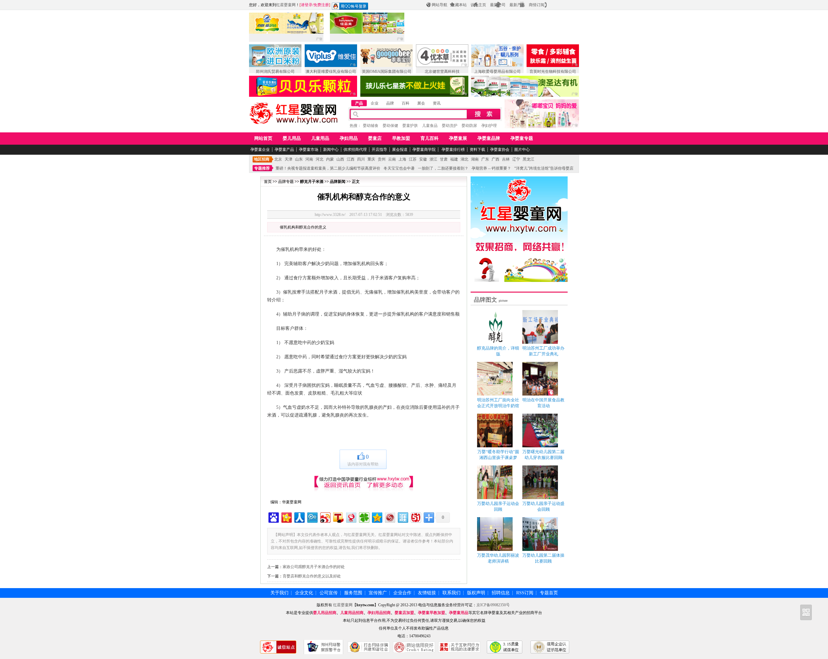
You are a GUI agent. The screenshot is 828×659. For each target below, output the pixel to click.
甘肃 (444, 159)
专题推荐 (262, 168)
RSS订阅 (524, 592)
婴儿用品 (292, 138)
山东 (299, 159)
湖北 (464, 159)
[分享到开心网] (286, 517)
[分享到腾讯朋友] (364, 517)
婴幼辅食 (370, 125)
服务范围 (353, 592)
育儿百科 (429, 138)
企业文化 (304, 592)
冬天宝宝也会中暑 (399, 168)
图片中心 (522, 149)
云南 (392, 159)
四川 (361, 159)
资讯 (437, 103)
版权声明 (476, 592)
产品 (359, 103)
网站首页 (263, 138)
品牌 (390, 103)
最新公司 (498, 5)
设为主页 (478, 5)
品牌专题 (286, 181)
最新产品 (517, 5)
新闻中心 (331, 149)
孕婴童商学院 (424, 149)
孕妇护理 (489, 125)
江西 (350, 159)
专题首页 (549, 592)
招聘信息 (501, 592)
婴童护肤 (410, 125)
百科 (405, 103)
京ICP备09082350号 (493, 605)
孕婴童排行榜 (453, 149)
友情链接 (427, 592)
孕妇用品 (349, 138)
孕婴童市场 (308, 149)
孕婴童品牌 (488, 138)
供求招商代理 (355, 149)
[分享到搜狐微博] (338, 517)
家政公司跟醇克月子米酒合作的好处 (314, 566)
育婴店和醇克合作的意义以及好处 (312, 576)
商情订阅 (536, 5)
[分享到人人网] (299, 517)
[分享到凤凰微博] (390, 517)
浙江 (433, 159)
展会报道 (400, 149)
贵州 (382, 159)
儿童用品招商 (352, 612)
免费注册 (321, 5)
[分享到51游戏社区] (415, 517)
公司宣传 (329, 592)
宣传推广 (378, 592)
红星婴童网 (286, 5)
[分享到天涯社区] (403, 517)
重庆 (371, 159)
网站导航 (439, 5)
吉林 (506, 159)
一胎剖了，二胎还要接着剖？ (443, 168)
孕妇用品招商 (379, 612)
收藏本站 (459, 5)
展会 (421, 103)
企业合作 (402, 592)
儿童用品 (320, 138)
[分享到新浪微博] (325, 517)
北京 (278, 159)
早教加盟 (401, 138)
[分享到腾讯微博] (312, 517)
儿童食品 (430, 125)
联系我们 (451, 592)
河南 (309, 159)
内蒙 (330, 159)
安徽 (423, 159)
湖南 (475, 159)
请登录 (306, 5)
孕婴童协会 (499, 149)
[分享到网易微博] (351, 517)
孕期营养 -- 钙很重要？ (491, 168)
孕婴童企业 (260, 149)
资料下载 (477, 149)
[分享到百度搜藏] (273, 517)
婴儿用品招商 (324, 612)
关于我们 (279, 592)
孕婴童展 (458, 138)
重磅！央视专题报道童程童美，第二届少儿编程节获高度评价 (328, 168)
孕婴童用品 (458, 612)
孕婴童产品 (284, 149)
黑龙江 (528, 159)
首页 (268, 181)
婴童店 (375, 138)
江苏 (413, 159)
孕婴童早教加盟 (431, 612)
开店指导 (379, 149)
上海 (402, 159)
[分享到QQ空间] (377, 517)
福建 (454, 159)
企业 (374, 103)
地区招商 (261, 159)
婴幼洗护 (449, 125)
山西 (340, 159)
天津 (288, 159)
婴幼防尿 (469, 125)
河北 (319, 159)
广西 (495, 159)
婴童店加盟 (404, 612)
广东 (485, 159)
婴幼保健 (390, 125)
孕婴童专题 (521, 138)
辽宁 (516, 159)
